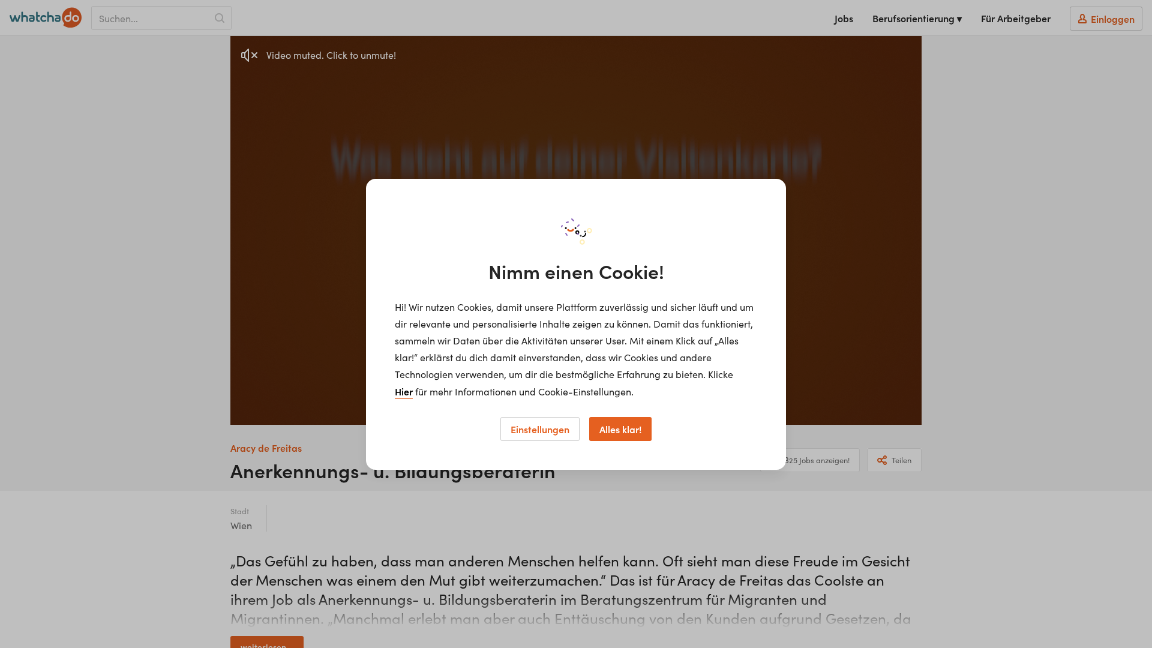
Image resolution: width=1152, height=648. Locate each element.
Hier (404, 391)
